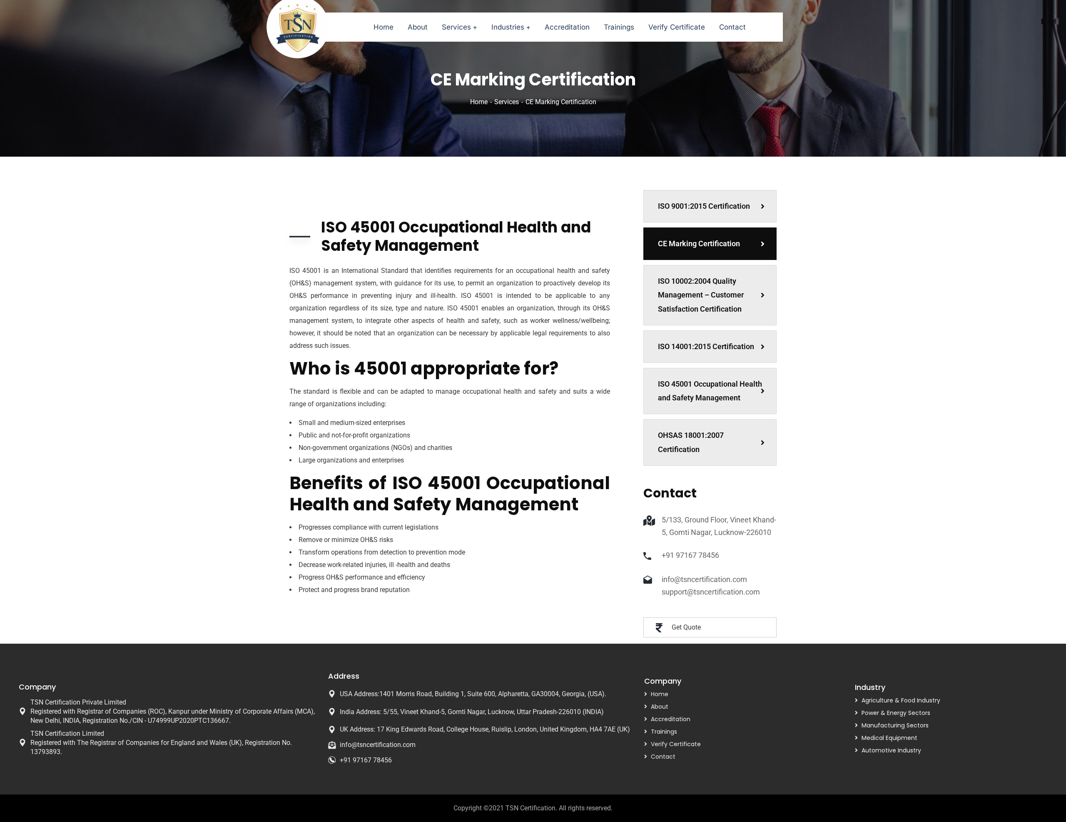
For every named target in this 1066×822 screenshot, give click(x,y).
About (659, 706)
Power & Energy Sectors (896, 713)
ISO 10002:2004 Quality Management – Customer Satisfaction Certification (701, 295)
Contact (663, 756)
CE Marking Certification (699, 243)
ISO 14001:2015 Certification (706, 346)
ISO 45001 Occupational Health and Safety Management (710, 391)
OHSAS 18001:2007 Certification (691, 442)
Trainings (664, 731)
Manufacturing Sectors (895, 725)
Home (479, 102)
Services (506, 102)
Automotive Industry (891, 750)
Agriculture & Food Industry (901, 700)
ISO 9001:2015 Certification (704, 206)
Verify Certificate (676, 744)
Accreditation (670, 719)
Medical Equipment (889, 738)
